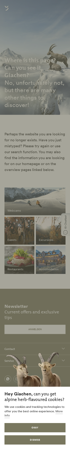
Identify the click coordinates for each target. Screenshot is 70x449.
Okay (35, 427)
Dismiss (35, 439)
